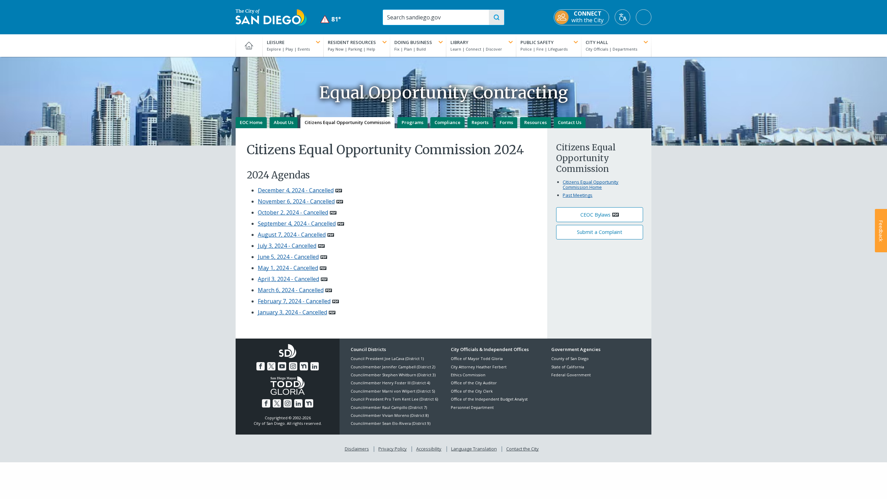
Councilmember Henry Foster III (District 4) (390, 382)
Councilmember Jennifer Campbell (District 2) (393, 366)
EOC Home (251, 122)
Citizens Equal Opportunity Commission (347, 122)
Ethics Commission (468, 374)
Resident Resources (352, 42)
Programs (412, 122)
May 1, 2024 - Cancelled (288, 268)
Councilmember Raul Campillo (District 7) (389, 407)
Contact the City (522, 449)
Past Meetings (577, 195)
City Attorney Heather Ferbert (479, 366)
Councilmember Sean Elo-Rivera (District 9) (390, 423)
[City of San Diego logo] (271, 16)
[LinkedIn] (314, 366)
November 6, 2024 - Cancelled (296, 201)
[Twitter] (271, 366)
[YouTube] (282, 366)
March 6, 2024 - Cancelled (291, 290)
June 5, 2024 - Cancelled (288, 257)
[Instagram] (293, 366)
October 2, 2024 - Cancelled (293, 212)
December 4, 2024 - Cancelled (296, 190)
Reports (480, 122)
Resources (535, 122)
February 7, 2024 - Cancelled (294, 301)
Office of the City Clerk (472, 391)
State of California (567, 366)
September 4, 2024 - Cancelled (297, 223)
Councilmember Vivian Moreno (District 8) (390, 415)
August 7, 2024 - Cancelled (292, 234)
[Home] (249, 45)
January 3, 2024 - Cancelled (292, 312)
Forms (506, 122)
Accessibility (428, 449)
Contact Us (569, 122)
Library (459, 42)
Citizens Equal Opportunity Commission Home (590, 185)
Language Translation (474, 449)
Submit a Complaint (599, 232)
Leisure (275, 42)
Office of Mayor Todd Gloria (477, 358)
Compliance (447, 122)
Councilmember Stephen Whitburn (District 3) (393, 374)
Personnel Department (472, 407)
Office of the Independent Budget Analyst (489, 399)
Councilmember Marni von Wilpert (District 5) (393, 391)
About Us (283, 122)
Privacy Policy (392, 449)
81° (330, 19)
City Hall (597, 42)
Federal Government (571, 374)
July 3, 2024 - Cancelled (287, 246)
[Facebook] (260, 366)
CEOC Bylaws (595, 214)
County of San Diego (570, 358)
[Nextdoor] (304, 366)
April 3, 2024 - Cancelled (288, 279)
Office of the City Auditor (474, 382)
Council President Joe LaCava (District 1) (387, 358)
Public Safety (537, 42)
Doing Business (413, 42)
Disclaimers (357, 449)
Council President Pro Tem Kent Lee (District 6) (394, 399)
